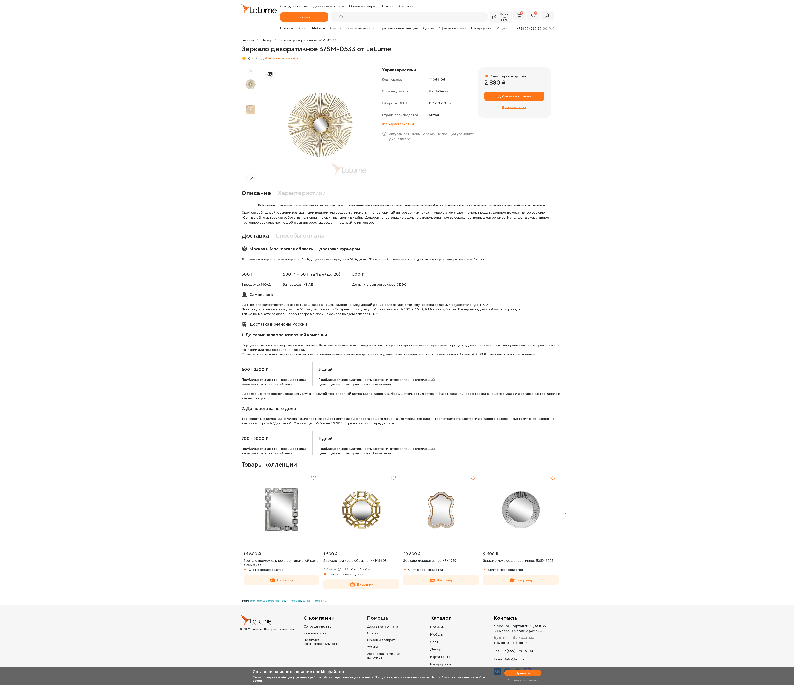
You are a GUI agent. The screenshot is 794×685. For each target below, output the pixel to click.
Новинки (287, 28)
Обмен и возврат (381, 640)
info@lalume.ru (517, 659)
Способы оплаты (300, 236)
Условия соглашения (522, 680)
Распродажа (481, 28)
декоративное (274, 600)
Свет (303, 28)
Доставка (255, 236)
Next (564, 513)
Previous (237, 513)
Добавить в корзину (514, 96)
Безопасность (315, 633)
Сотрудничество (317, 626)
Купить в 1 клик (514, 107)
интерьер (294, 600)
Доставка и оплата (382, 626)
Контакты (506, 618)
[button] (250, 178)
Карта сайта (440, 657)
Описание (256, 193)
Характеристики (302, 193)
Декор (335, 28)
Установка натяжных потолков (384, 655)
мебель (320, 600)
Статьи (373, 633)
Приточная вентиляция (398, 28)
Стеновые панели (360, 28)
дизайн (308, 600)
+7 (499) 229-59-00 (517, 651)
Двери (428, 28)
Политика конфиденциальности (322, 641)
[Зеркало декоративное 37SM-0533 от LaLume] (321, 125)
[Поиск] (341, 17)
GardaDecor (438, 91)
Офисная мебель (452, 28)
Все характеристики (398, 124)
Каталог (440, 618)
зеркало (256, 600)
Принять (523, 673)
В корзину (285, 580)
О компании (319, 618)
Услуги (502, 28)
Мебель (318, 28)
